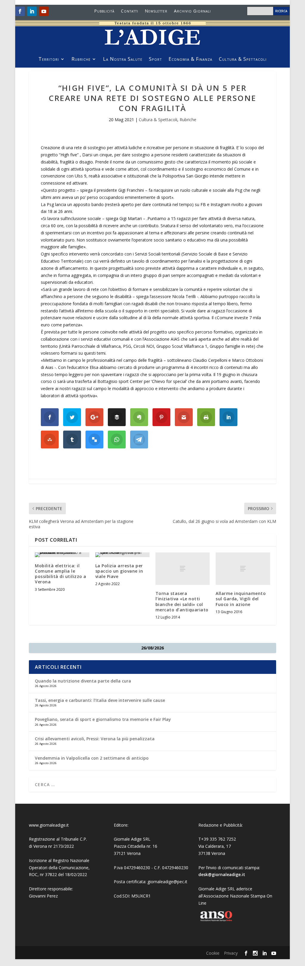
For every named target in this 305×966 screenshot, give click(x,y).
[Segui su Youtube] (44, 11)
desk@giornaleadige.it (221, 874)
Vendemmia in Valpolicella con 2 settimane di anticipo (92, 758)
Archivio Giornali (192, 11)
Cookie (213, 953)
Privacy (231, 953)
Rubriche (81, 59)
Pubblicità (104, 11)
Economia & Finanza (190, 59)
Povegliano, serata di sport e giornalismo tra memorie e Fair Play (103, 719)
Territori (48, 59)
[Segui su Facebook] (20, 11)
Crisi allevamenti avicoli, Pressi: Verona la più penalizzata (95, 738)
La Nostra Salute (122, 59)
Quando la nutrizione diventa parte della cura (83, 681)
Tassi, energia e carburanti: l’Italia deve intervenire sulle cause (100, 700)
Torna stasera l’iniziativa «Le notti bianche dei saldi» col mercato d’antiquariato (181, 601)
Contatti (129, 11)
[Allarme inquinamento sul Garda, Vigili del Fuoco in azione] (243, 568)
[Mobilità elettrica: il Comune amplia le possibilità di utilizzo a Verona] (62, 554)
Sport (155, 59)
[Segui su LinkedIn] (32, 11)
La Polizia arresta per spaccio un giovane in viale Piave (119, 571)
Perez (52, 896)
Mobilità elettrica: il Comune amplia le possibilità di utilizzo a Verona (60, 574)
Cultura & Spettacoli (243, 59)
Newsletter (156, 11)
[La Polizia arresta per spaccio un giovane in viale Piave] (122, 554)
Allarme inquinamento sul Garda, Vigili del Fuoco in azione (241, 598)
